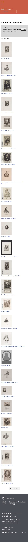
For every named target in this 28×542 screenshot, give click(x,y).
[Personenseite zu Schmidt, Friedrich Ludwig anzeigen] (6, 395)
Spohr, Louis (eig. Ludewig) (7, 446)
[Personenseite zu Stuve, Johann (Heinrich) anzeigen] (6, 463)
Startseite (3, 8)
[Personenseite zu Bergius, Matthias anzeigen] (6, 56)
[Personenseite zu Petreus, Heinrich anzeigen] (6, 309)
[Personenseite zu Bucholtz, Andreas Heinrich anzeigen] (6, 163)
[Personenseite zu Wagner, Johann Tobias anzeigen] (6, 481)
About (2, 9)
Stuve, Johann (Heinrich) (7, 465)
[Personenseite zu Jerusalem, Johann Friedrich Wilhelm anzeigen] (6, 255)
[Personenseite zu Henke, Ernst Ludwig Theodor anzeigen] (6, 216)
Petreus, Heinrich (5, 311)
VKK (4, 504)
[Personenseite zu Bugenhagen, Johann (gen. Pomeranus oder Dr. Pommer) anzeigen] (6, 180)
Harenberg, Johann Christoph (8, 295)
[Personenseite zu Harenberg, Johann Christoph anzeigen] (6, 293)
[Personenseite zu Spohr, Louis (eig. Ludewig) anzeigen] (6, 445)
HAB (4, 502)
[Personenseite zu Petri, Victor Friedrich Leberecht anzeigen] (6, 327)
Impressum (5, 531)
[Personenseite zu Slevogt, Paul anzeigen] (6, 426)
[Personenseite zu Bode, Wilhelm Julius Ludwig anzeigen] (6, 74)
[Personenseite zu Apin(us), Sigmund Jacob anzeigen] (6, 110)
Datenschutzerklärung (9, 532)
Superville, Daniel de (6, 365)
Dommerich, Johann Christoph (8, 149)
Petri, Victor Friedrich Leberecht (9, 328)
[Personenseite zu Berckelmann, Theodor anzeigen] (6, 92)
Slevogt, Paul (4, 427)
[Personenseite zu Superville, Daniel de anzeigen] (6, 364)
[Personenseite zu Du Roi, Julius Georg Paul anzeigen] (6, 129)
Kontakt (9, 9)
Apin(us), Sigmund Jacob (7, 112)
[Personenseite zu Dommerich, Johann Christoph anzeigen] (6, 147)
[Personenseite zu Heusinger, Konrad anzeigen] (6, 235)
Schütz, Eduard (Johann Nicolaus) (9, 382)
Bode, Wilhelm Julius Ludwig (8, 75)
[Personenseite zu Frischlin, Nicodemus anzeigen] (6, 200)
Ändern (24, 29)
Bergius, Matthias (5, 58)
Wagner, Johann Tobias (7, 483)
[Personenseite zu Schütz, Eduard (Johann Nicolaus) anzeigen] (6, 381)
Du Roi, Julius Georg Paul (7, 130)
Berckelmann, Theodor (7, 93)
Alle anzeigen (14, 488)
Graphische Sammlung (17, 502)
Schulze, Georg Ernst (6, 413)
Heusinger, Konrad (5, 236)
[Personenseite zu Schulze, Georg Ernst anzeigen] (6, 412)
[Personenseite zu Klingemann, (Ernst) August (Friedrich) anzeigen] (6, 274)
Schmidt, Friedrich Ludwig (7, 396)
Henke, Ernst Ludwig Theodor (8, 218)
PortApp (12, 504)
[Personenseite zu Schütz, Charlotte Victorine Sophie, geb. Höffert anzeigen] (6, 345)
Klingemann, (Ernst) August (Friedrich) (10, 276)
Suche (11, 8)
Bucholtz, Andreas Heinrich (8, 164)
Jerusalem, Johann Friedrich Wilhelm (10, 256)
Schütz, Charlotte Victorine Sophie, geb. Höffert (13, 346)
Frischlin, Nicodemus (6, 201)
